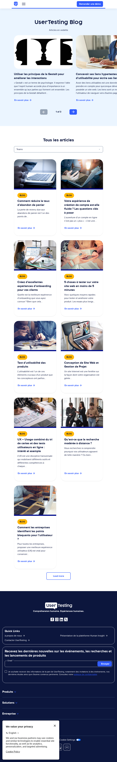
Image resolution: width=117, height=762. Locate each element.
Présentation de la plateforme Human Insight (82, 635)
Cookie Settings (67, 739)
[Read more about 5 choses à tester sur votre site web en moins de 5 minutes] (82, 278)
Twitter (66, 619)
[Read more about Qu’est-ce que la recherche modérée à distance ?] (82, 439)
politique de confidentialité (85, 674)
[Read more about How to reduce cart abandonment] (35, 197)
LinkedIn (61, 619)
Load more (58, 576)
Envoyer (105, 663)
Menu (23, 4)
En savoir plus (21, 100)
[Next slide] (73, 112)
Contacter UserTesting (16, 640)
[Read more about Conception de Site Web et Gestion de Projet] (82, 357)
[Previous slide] (44, 112)
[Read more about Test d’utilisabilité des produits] (35, 357)
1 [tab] (56, 111)
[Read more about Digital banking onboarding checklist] (82, 197)
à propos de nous (13, 635)
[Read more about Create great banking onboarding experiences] (35, 278)
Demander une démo (90, 4)
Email (10, 660)
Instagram (56, 619)
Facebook (52, 619)
